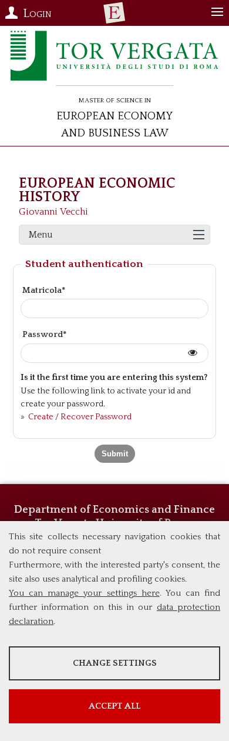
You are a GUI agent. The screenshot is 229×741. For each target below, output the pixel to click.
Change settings (115, 663)
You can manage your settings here (84, 593)
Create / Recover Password (79, 417)
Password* (44, 334)
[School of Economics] (114, 13)
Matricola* (43, 290)
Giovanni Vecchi (53, 211)
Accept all (114, 706)
